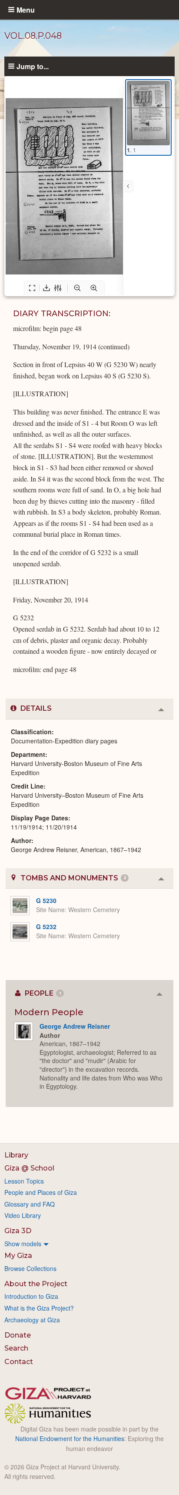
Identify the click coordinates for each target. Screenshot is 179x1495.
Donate (17, 1335)
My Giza (18, 1255)
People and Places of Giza (40, 1192)
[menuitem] (89, 1244)
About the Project (35, 1284)
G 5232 (46, 926)
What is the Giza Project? (39, 1308)
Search (16, 1348)
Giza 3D (17, 1231)
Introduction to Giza (31, 1296)
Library (16, 1155)
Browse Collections (30, 1268)
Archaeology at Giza (32, 1319)
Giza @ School (29, 1168)
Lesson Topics (24, 1181)
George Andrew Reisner (75, 1026)
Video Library (22, 1215)
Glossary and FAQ (29, 1204)
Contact (18, 1362)
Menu (26, 9)
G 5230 (46, 900)
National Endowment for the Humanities (69, 1438)
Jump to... (33, 66)
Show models (22, 1244)
